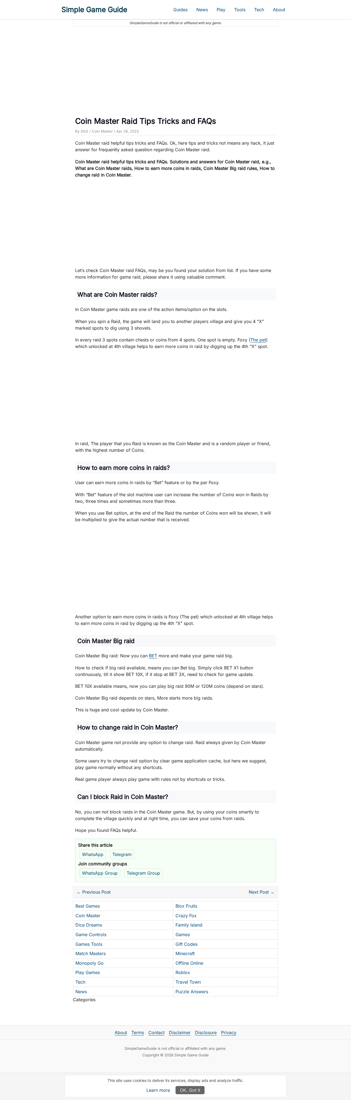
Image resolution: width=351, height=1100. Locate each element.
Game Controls (90, 934)
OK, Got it (190, 1090)
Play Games (87, 972)
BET (153, 655)
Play (221, 9)
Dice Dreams (88, 925)
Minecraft (185, 953)
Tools (239, 9)
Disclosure (206, 1032)
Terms (137, 1032)
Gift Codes (186, 944)
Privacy (228, 1032)
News (202, 9)
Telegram (122, 854)
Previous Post (94, 892)
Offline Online (189, 963)
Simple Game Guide (94, 9)
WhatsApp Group (100, 873)
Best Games (87, 906)
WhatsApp (92, 854)
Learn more (158, 1090)
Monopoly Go (89, 963)
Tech (259, 9)
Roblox (183, 972)
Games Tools (88, 944)
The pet (258, 340)
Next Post (261, 892)
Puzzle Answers (192, 991)
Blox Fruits (186, 906)
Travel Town (188, 982)
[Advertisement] (175, 69)
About (279, 9)
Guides (180, 9)
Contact (156, 1032)
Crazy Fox (186, 915)
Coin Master (102, 131)
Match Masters (90, 953)
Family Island (189, 925)
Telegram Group (143, 873)
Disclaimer (180, 1032)
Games (183, 934)
